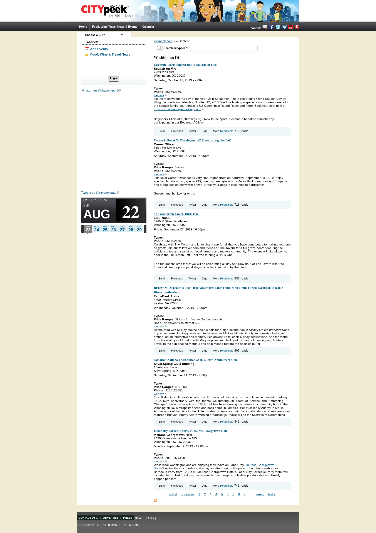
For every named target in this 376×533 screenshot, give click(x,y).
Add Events (98, 49)
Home (83, 26)
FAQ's (150, 518)
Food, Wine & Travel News (109, 54)
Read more (226, 131)
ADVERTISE (110, 517)
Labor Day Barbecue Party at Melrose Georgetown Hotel (191, 430)
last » (271, 494)
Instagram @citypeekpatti (102, 90)
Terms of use (117, 524)
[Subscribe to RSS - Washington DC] (155, 500)
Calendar (148, 26)
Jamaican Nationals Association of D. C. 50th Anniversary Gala (196, 359)
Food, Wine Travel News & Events (114, 26)
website (160, 95)
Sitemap (134, 524)
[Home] (188, 10)
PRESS (127, 517)
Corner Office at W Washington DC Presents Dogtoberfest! (192, 140)
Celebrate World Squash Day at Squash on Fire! (185, 64)
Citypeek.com (163, 41)
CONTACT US (88, 517)
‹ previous (188, 494)
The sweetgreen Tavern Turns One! (177, 214)
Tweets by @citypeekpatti (100, 192)
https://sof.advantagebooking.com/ (179, 109)
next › (260, 494)
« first (173, 494)
